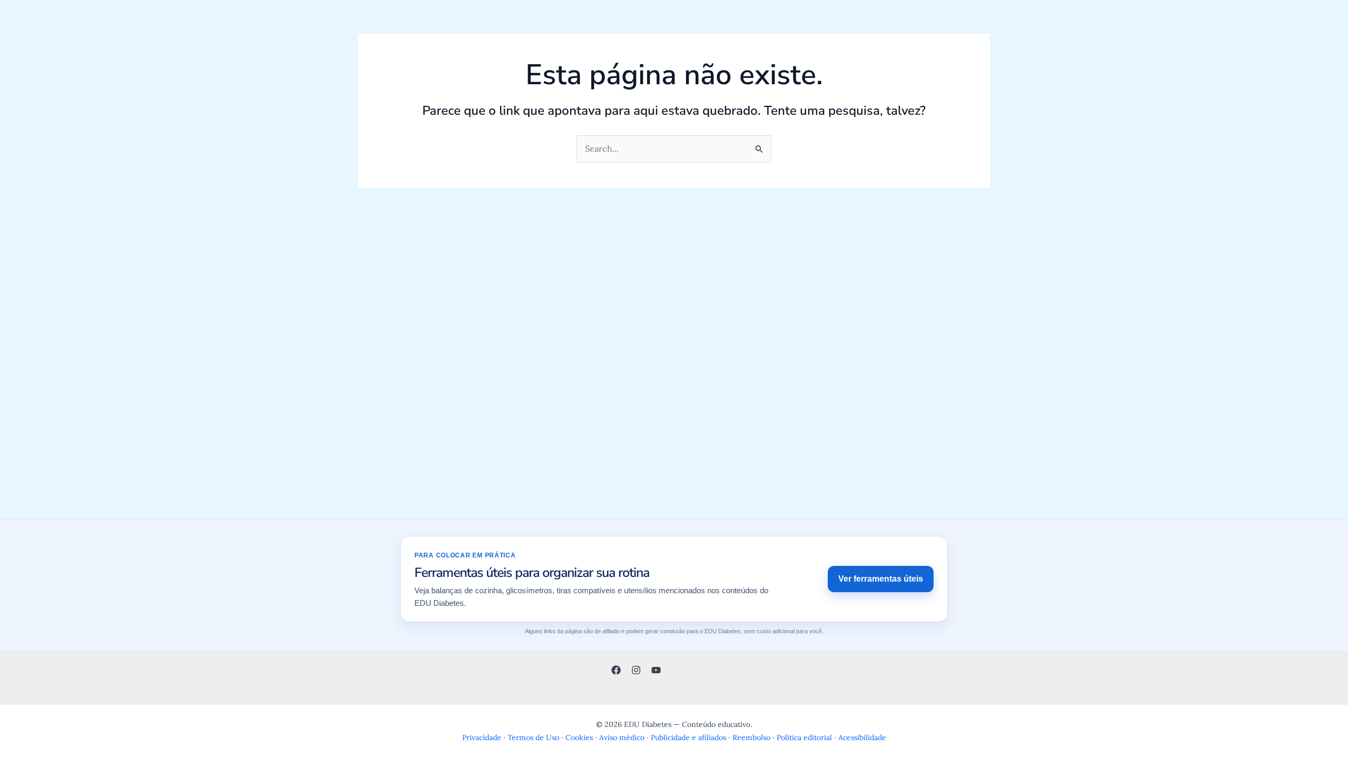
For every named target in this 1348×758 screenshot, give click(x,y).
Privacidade (481, 737)
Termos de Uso (533, 737)
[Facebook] (616, 670)
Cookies (579, 737)
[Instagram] (636, 670)
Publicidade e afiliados (688, 737)
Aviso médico (622, 737)
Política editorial (804, 737)
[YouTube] (656, 670)
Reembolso (751, 737)
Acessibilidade (862, 737)
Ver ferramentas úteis (880, 578)
